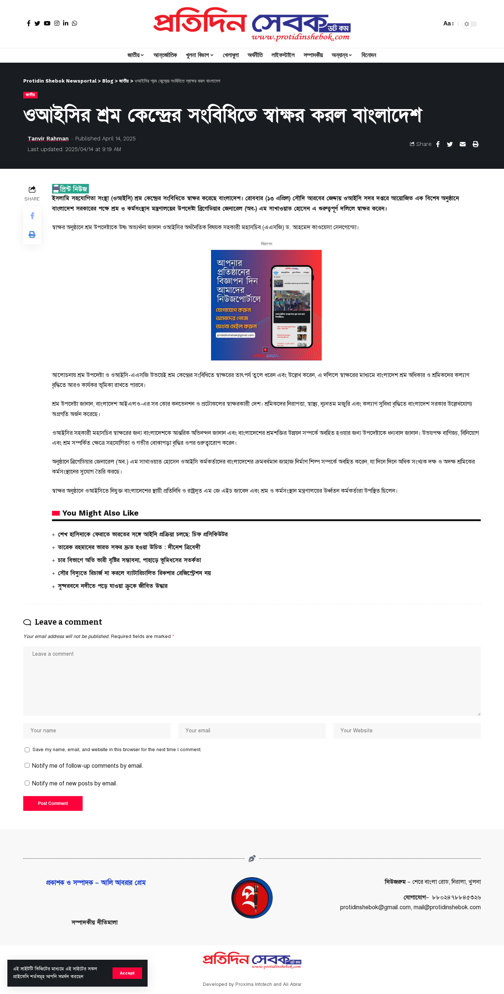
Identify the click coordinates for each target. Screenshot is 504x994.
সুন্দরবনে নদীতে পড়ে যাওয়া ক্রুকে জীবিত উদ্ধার (113, 586)
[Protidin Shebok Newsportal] (252, 24)
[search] (434, 24)
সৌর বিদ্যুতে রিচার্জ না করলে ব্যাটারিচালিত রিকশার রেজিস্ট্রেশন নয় (134, 573)
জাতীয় (30, 94)
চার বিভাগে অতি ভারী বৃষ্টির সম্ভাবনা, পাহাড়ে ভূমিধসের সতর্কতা (129, 560)
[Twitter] (37, 23)
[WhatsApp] (74, 23)
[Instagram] (56, 23)
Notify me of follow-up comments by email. (88, 766)
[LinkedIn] (65, 23)
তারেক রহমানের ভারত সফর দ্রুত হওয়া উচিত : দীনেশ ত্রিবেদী (129, 547)
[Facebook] (28, 23)
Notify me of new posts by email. (75, 783)
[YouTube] (47, 23)
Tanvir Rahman (48, 138)
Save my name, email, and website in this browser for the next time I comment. (116, 750)
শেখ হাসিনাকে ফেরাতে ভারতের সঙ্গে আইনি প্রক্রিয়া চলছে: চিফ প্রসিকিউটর (143, 534)
